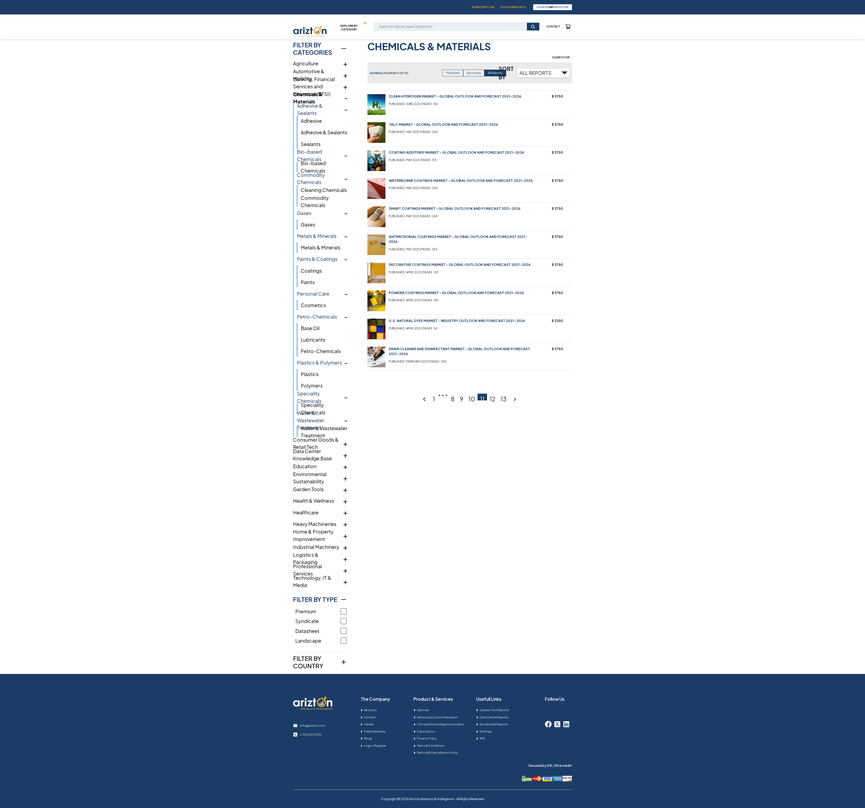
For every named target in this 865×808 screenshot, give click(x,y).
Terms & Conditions (430, 745)
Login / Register (375, 745)
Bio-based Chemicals (309, 155)
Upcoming (474, 73)
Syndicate (307, 621)
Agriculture (305, 63)
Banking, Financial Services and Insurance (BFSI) (314, 86)
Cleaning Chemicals (324, 190)
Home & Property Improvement (313, 535)
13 (504, 397)
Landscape (308, 640)
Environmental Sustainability (309, 478)
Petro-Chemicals (317, 316)
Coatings (311, 270)
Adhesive (311, 121)
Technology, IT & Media (312, 581)
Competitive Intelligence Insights (440, 724)
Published (453, 73)
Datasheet (307, 631)
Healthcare (306, 512)
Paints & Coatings (317, 259)
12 (492, 397)
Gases (304, 213)
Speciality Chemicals (309, 397)
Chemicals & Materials (307, 98)
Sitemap (486, 731)
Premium (305, 611)
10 (471, 397)
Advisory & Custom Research (437, 717)
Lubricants (313, 339)
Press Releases (374, 731)
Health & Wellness (313, 501)
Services (423, 710)
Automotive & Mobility (308, 75)
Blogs (368, 738)
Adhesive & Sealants (310, 109)
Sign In (542, 7)
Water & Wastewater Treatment (310, 420)
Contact (553, 26)
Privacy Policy (427, 738)
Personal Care (313, 293)
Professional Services (307, 570)
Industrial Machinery (316, 547)
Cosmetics (313, 305)
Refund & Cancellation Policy (437, 752)
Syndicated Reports (494, 724)
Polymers (312, 385)
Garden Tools (308, 489)
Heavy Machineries (314, 524)
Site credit (563, 765)
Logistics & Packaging (306, 558)
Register (561, 7)
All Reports (495, 73)
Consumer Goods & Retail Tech (316, 443)
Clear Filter (561, 57)
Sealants (311, 144)
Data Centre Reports (494, 717)
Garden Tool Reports (494, 710)
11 (482, 397)
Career (368, 724)
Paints (308, 282)
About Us (370, 710)
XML (482, 738)
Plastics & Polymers (319, 362)
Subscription (483, 7)
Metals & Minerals (317, 236)
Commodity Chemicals (311, 178)
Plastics (310, 374)
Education (304, 466)
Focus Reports (513, 7)
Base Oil (310, 328)
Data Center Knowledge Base (312, 455)
